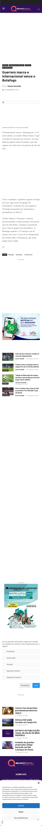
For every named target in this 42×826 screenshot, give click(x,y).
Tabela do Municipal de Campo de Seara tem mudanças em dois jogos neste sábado (27, 377)
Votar (36, 685)
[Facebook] (11, 95)
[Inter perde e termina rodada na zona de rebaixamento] (8, 357)
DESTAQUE (6, 395)
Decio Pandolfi (19, 359)
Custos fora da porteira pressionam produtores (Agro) (26, 710)
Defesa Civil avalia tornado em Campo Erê (26, 721)
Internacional (28, 254)
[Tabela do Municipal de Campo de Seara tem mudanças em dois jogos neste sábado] (8, 378)
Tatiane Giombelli (14, 86)
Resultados (25, 685)
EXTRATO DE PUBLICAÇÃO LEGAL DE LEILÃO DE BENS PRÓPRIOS (27, 733)
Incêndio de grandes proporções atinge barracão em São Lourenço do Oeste (24, 746)
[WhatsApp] (27, 95)
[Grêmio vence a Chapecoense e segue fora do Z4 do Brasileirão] (8, 367)
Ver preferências (21, 818)
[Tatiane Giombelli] (3, 86)
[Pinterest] (22, 95)
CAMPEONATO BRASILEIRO (17, 65)
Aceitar (21, 806)
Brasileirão (19, 254)
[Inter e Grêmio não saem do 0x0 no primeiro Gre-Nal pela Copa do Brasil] (8, 391)
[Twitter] (16, 95)
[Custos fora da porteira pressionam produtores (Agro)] (7, 711)
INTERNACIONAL (7, 67)
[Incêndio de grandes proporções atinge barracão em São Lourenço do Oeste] (7, 745)
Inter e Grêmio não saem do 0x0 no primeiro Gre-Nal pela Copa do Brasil (27, 391)
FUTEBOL (28, 65)
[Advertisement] (21, 39)
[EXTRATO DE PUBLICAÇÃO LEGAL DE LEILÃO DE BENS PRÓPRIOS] (7, 733)
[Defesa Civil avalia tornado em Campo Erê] (7, 722)
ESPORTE (5, 65)
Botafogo (11, 254)
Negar (21, 812)
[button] (39, 783)
